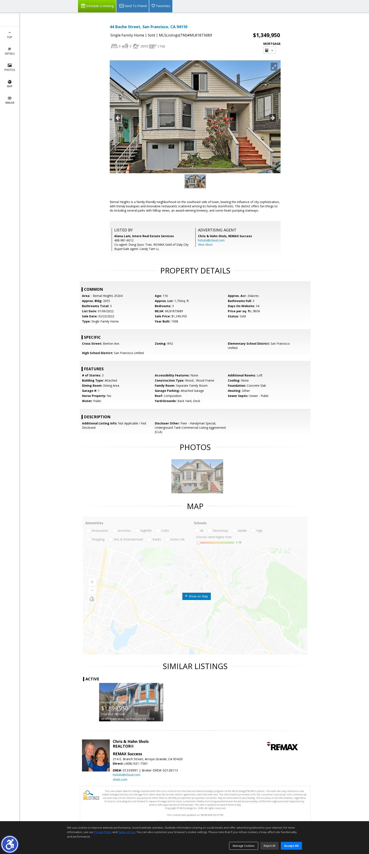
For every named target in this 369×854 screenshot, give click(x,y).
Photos (9, 70)
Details (10, 53)
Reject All (269, 846)
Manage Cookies (244, 846)
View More (205, 245)
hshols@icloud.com (211, 240)
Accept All (291, 846)
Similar (9, 103)
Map (9, 86)
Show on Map (198, 596)
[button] (9, 844)
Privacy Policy (103, 832)
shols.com (120, 779)
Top (9, 37)
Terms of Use (126, 832)
